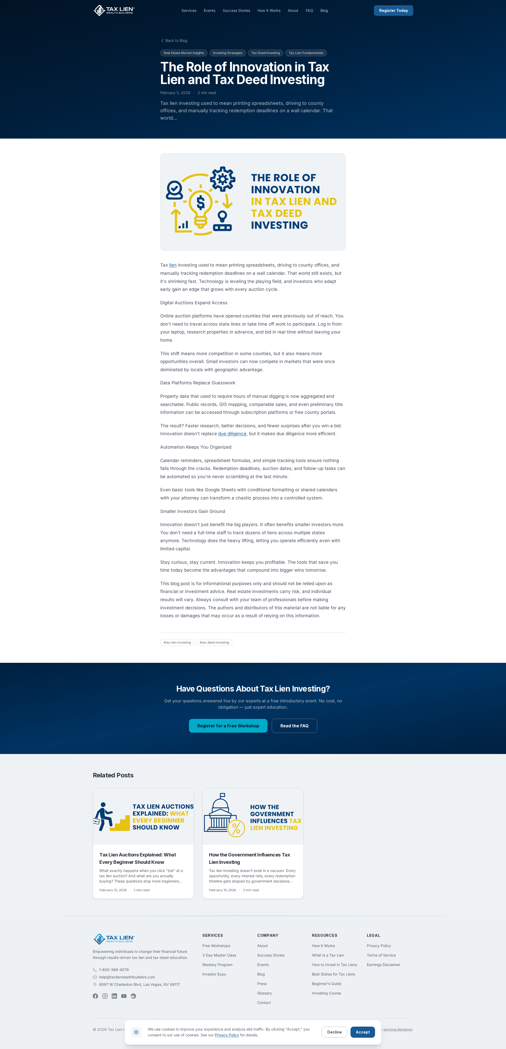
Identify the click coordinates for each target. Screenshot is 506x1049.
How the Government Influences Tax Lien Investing (249, 858)
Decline (334, 1032)
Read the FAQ (294, 725)
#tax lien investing (177, 642)
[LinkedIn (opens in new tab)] (114, 996)
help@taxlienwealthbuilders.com (127, 977)
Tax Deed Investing (265, 53)
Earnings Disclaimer (383, 964)
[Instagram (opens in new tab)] (105, 996)
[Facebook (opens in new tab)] (95, 996)
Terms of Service (381, 955)
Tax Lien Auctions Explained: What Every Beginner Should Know (137, 858)
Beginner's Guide (326, 983)
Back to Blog (176, 40)
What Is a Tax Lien (328, 955)
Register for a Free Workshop (228, 725)
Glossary (264, 993)
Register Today (393, 10)
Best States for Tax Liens (333, 974)
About (293, 10)
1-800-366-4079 (114, 969)
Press (262, 983)
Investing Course (326, 993)
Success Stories (236, 10)
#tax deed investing (214, 642)
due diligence (232, 433)
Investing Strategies (227, 53)
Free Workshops (216, 945)
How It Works (268, 10)
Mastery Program (217, 964)
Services (189, 10)
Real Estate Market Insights (184, 53)
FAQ (309, 10)
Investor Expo (214, 974)
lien (173, 265)
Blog (324, 10)
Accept (363, 1032)
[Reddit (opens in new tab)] (133, 996)
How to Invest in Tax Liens (334, 964)
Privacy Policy (379, 945)
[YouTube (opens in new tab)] (123, 996)
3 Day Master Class (219, 955)
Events (209, 10)
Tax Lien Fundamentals (306, 53)
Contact (264, 1002)
